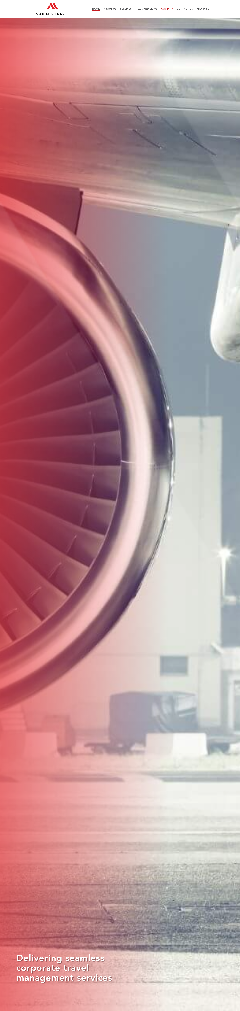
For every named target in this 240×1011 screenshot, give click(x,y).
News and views (146, 9)
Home (96, 9)
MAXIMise (203, 9)
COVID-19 (167, 9)
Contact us (185, 9)
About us (110, 9)
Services (126, 9)
